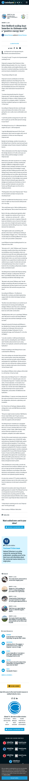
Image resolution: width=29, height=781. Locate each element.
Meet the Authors (7, 718)
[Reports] (4, 652)
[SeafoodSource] (7, 2)
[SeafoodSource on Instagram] (14, 698)
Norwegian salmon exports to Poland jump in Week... (12, 17)
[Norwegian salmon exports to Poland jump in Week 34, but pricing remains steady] (4, 16)
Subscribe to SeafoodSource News (15, 527)
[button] (14, 48)
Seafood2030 (14, 724)
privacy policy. (6, 774)
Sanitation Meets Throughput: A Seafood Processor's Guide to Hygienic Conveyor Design (15, 645)
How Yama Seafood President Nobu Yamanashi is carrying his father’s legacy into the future (16, 663)
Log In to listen (15, 43)
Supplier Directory (22, 722)
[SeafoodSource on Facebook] (12, 698)
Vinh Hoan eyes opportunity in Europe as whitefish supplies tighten (17, 609)
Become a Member (15, 686)
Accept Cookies (14, 778)
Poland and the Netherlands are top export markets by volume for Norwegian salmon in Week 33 (18, 599)
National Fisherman (22, 35)
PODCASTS (8, 660)
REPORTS (8, 651)
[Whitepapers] (4, 643)
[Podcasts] (4, 661)
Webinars (14, 718)
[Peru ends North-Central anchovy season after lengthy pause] (5, 579)
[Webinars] (4, 636)
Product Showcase (22, 720)
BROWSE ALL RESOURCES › (7, 675)
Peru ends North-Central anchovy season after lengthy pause (18, 579)
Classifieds (22, 718)
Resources (14, 716)
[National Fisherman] (3, 35)
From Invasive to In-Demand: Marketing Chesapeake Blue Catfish (15, 637)
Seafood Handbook (22, 724)
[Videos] (4, 670)
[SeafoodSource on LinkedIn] (17, 698)
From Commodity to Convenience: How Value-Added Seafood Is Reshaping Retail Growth (15, 654)
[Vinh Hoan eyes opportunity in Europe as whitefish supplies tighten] (5, 609)
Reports (14, 722)
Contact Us (7, 724)
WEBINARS (8, 635)
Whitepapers (14, 720)
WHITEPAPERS (9, 642)
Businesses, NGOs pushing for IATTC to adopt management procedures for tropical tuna (17, 590)
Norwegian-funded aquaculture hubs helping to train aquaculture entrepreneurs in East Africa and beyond (18, 620)
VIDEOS (8, 669)
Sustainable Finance (11, 671)
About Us (7, 716)
